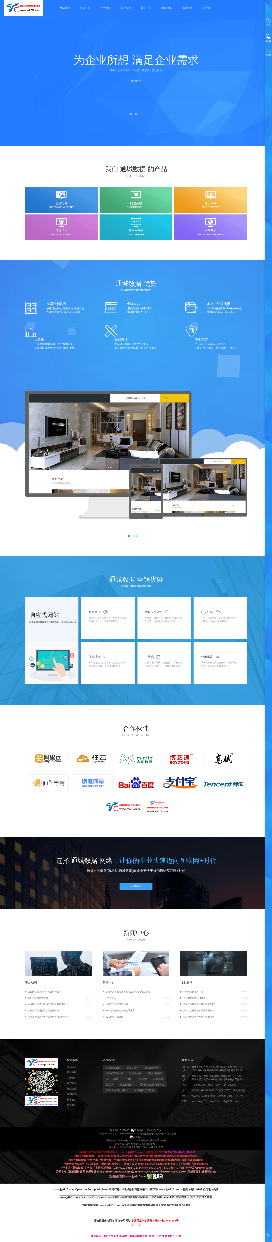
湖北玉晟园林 (127, 1084)
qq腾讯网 (158, 1079)
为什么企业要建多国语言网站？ (198, 1010)
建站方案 (146, 7)
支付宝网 (142, 1079)
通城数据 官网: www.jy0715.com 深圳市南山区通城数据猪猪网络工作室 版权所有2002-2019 (136, 1205)
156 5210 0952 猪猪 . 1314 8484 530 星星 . (215, 1085)
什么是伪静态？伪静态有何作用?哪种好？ (48, 1017)
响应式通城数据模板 (117, 1090)
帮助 (268, 54)
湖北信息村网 (154, 1073)
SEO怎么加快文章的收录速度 (120, 1010)
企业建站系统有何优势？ (195, 998)
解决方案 (85, 7)
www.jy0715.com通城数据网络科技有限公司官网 (217, 1095)
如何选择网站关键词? (38, 998)
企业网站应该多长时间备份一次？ (44, 991)
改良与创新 (111, 998)
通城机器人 (133, 1067)
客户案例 (126, 7)
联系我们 (207, 7)
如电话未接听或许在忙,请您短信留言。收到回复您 (218, 1090)
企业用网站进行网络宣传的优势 (43, 1010)
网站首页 (65, 7)
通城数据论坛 (152, 1067)
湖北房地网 (135, 1073)
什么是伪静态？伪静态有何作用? (199, 1004)
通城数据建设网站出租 (152, 1084)
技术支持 (187, 7)
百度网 (128, 1079)
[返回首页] (23, 7)
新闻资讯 (166, 7)
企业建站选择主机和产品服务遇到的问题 (48, 1004)
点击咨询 (136, 886)
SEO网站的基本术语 (193, 991)
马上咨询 (136, 80)
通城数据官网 (113, 1067)
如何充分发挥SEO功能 (116, 1004)
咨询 (268, 41)
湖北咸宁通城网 (114, 1073)
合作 (268, 24)
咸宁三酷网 (112, 1079)
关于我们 (105, 7)
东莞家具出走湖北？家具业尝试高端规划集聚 (127, 991)
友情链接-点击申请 (144, 1090)
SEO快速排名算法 (114, 1017)
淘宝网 (109, 1084)
